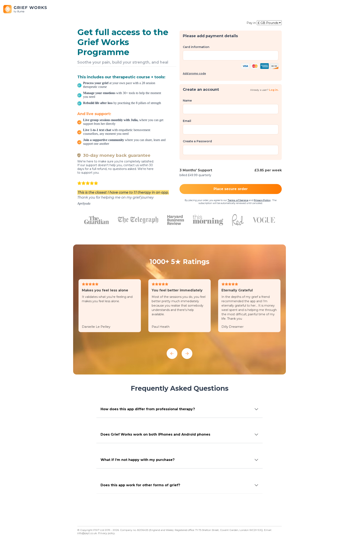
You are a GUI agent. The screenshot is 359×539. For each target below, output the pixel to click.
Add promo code (194, 73)
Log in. (273, 89)
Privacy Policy (262, 200)
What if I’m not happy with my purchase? (138, 460)
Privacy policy (106, 533)
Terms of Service (237, 200)
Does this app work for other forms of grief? (140, 485)
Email (187, 121)
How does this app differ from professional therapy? (148, 409)
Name (187, 100)
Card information (196, 47)
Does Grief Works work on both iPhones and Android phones (155, 434)
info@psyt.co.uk (87, 533)
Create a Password (197, 141)
